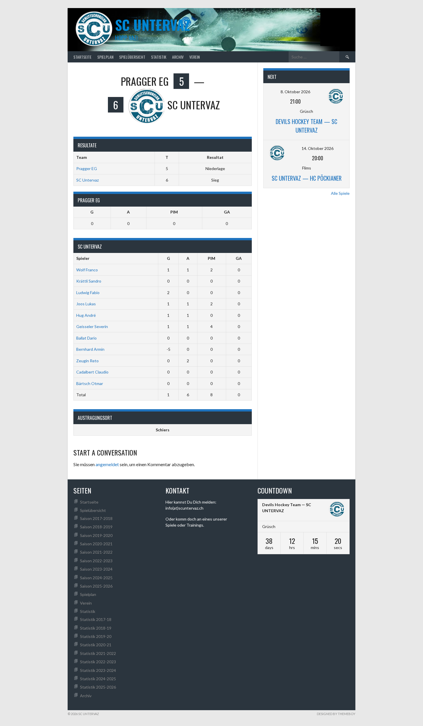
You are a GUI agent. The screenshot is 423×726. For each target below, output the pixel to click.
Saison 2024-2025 (96, 577)
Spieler (82, 258)
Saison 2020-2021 (96, 543)
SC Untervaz (87, 180)
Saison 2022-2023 (96, 560)
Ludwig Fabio (88, 292)
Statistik (158, 57)
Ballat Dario (86, 338)
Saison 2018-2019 (96, 526)
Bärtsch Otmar (89, 383)
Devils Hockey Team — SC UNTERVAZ (306, 125)
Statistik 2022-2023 (98, 661)
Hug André (86, 315)
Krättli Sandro (88, 281)
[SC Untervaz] (337, 510)
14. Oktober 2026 (318, 148)
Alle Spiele (340, 193)
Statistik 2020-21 (95, 644)
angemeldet (107, 464)
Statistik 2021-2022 (98, 653)
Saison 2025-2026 (96, 586)
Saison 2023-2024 (96, 569)
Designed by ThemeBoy (336, 714)
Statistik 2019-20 (95, 636)
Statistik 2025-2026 (98, 687)
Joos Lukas (86, 303)
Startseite (82, 57)
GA (227, 211)
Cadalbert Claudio (92, 371)
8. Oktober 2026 (295, 91)
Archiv (178, 57)
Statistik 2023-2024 (98, 670)
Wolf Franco (87, 269)
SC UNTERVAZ (152, 24)
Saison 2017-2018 (96, 518)
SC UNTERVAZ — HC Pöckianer (307, 178)
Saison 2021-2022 (96, 552)
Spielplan (105, 57)
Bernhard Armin (90, 349)
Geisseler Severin (92, 326)
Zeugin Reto (87, 360)
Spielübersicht (132, 57)
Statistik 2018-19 (95, 628)
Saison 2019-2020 (96, 535)
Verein (194, 57)
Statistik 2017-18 (95, 619)
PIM (174, 211)
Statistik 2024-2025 (98, 678)
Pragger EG (86, 168)
